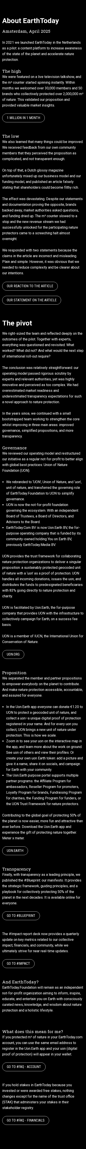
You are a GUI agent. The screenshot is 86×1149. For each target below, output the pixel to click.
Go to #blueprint (21, 916)
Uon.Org (13, 654)
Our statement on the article (31, 300)
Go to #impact (18, 963)
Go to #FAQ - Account (24, 1067)
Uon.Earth (15, 851)
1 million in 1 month (23, 118)
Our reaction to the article (30, 286)
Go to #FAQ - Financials (26, 1120)
